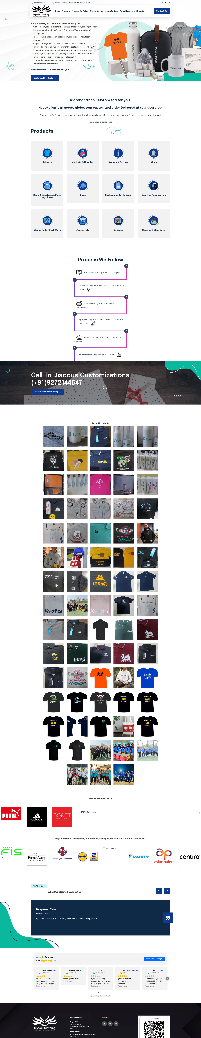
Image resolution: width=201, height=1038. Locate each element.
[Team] (100, 750)
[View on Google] (38, 971)
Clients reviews (111, 11)
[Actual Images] (123, 750)
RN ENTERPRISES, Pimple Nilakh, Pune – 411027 (73, 2)
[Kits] (77, 726)
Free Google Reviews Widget (101, 996)
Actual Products (127, 11)
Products (66, 11)
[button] (198, 857)
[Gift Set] (53, 484)
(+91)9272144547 (56, 383)
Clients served (96, 11)
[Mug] (77, 436)
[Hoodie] (53, 460)
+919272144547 (40, 2)
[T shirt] (53, 436)
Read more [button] (40, 986)
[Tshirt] (100, 557)
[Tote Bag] (77, 557)
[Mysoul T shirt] (100, 677)
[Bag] (123, 726)
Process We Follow (80, 11)
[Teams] (77, 605)
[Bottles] (123, 436)
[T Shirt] (100, 436)
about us (140, 11)
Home (57, 11)
